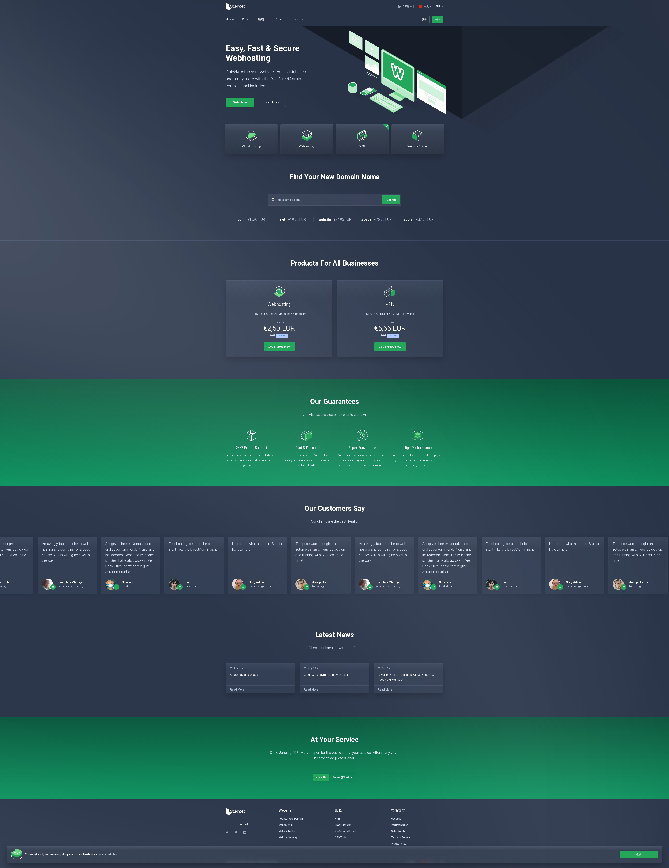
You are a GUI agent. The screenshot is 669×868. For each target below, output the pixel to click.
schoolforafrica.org (71, 586)
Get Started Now (279, 346)
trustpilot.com (131, 586)
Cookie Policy (109, 854)
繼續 (638, 854)
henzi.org (318, 586)
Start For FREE (240, 99)
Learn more (271, 99)
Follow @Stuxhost (343, 777)
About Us (321, 777)
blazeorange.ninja (260, 586)
